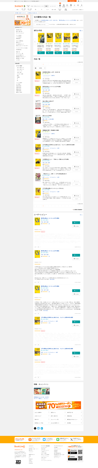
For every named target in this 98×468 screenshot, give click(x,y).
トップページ (31, 447)
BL (35, 9)
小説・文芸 (54, 9)
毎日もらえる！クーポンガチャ (22, 45)
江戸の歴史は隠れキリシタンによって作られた (53, 188)
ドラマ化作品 (18, 36)
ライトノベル (19, 70)
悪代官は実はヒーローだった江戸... (58, 47)
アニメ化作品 (18, 35)
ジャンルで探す (19, 82)
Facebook (31, 463)
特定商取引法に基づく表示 (59, 454)
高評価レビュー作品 (20, 58)
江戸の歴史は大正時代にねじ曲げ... (66, 47)
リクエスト (43, 459)
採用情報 (55, 450)
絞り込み (28, 6)
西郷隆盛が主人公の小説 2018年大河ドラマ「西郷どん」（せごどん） (41, 397)
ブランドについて (57, 448)
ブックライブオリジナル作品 (21, 47)
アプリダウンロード (45, 450)
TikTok (30, 460)
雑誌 (18, 75)
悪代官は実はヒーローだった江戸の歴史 (67, 20)
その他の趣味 (51, 119)
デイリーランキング (20, 33)
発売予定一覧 (18, 29)
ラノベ (47, 9)
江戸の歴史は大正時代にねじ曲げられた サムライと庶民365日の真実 (58, 144)
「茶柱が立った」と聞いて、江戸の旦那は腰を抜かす (55, 173)
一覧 (81, 30)
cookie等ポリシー (57, 456)
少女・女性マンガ (29, 9)
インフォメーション (45, 456)
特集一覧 (18, 51)
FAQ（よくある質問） (45, 454)
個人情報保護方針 (57, 453)
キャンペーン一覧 (19, 53)
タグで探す (18, 84)
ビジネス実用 (59, 9)
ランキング (31, 451)
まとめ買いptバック (20, 44)
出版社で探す (18, 90)
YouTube (30, 461)
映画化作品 (18, 38)
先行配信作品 (18, 49)
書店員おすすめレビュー (21, 56)
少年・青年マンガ (23, 9)
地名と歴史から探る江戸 (48, 101)
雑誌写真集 (65, 9)
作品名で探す (18, 85)
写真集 (18, 77)
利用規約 (55, 451)
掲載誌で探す (18, 89)
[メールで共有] (38, 429)
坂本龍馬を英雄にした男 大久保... (49, 47)
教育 (49, 90)
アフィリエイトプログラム (46, 460)
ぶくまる (18, 59)
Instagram (31, 459)
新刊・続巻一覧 (19, 31)
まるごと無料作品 (19, 40)
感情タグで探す (19, 92)
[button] (41, 52)
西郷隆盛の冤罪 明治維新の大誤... (41, 46)
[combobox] (37, 6)
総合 (17, 9)
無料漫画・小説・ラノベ (33, 448)
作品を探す (43, 448)
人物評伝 (53, 75)
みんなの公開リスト (20, 55)
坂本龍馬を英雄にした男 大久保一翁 (49, 20)
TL (41, 9)
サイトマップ (56, 457)
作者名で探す (18, 87)
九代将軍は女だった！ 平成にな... (75, 47)
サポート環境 (43, 453)
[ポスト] (35, 428)
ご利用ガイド (81, 9)
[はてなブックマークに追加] (42, 429)
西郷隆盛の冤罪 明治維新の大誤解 (51, 130)
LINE (30, 456)
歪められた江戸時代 (47, 115)
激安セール (18, 42)
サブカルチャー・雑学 (54, 148)
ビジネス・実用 (20, 73)
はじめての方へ (75, 9)
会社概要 (55, 447)
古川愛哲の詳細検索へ (78, 209)
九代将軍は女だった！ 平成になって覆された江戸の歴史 (56, 159)
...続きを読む (38, 243)
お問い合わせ (43, 457)
